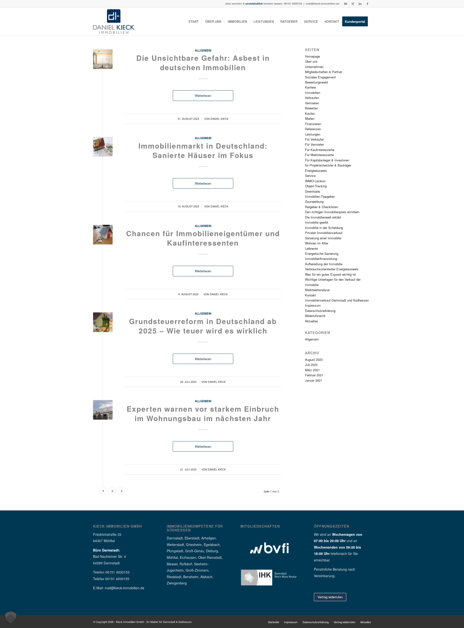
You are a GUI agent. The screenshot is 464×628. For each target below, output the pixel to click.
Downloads (312, 191)
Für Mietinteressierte (319, 154)
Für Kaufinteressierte (319, 149)
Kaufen (310, 113)
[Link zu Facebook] (367, 3)
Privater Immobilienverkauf (323, 232)
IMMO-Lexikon (315, 181)
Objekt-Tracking (316, 186)
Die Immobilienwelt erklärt (323, 217)
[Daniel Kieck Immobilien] (113, 22)
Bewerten (311, 108)
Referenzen (313, 129)
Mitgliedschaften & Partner (323, 71)
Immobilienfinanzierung (321, 258)
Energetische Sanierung (321, 253)
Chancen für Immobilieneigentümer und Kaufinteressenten (203, 238)
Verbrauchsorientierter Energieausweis (331, 269)
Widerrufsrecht (315, 315)
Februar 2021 (314, 375)
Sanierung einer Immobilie (323, 238)
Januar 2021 (313, 380)
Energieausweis (316, 170)
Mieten (309, 118)
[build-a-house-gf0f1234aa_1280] (103, 234)
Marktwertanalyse (317, 290)
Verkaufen (312, 97)
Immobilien (312, 92)
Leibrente (311, 248)
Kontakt (310, 295)
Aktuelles (311, 321)
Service (310, 175)
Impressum (313, 305)
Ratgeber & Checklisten (321, 206)
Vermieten (312, 103)
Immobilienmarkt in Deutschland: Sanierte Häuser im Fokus (203, 150)
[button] (10, 617)
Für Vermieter (314, 144)
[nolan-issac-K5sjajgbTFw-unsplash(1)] (103, 59)
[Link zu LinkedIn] (359, 3)
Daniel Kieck (219, 119)
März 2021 (312, 370)
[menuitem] (193, 22)
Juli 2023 (311, 364)
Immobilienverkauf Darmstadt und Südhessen (337, 300)
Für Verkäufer (314, 139)
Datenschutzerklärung (320, 310)
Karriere (310, 87)
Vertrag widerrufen (330, 597)
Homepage (312, 56)
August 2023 (314, 359)
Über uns (311, 61)
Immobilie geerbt (316, 222)
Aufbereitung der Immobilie (323, 264)
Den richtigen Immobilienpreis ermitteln (332, 212)
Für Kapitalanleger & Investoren (327, 160)
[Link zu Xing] (352, 3)
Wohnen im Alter (316, 243)
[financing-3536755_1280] (103, 147)
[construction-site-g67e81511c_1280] (103, 410)
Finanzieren (313, 123)
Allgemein (203, 50)
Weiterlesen (203, 95)
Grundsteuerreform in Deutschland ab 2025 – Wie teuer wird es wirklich (203, 326)
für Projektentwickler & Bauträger (328, 165)
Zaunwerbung (314, 201)
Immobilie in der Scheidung (324, 227)
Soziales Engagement (320, 77)
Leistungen (312, 134)
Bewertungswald (316, 82)
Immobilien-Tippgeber (320, 196)
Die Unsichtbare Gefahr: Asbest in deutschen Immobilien (203, 62)
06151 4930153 (293, 3)
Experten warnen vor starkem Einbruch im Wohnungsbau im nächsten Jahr (203, 413)
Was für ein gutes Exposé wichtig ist (330, 274)
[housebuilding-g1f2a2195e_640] (103, 322)
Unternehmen (314, 66)
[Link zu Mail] (345, 3)
